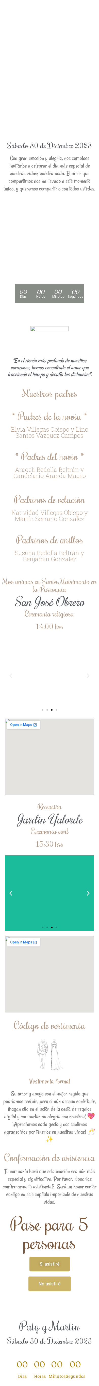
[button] (11, 676)
